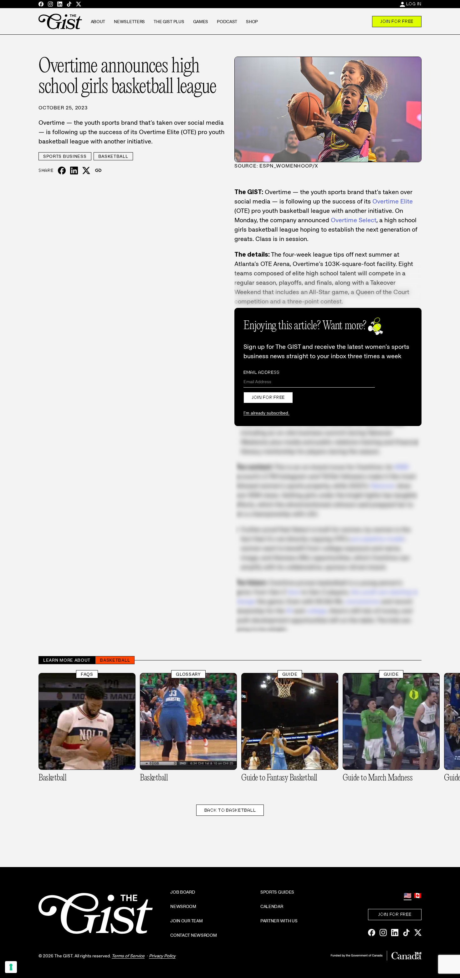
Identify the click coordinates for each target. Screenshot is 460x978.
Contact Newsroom (193, 935)
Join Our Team (186, 921)
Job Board (182, 892)
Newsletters (129, 21)
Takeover (382, 486)
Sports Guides (277, 892)
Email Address (261, 372)
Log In (414, 3)
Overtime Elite (392, 201)
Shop (252, 21)
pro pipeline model (377, 539)
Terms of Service (128, 956)
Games (200, 21)
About (98, 21)
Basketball (113, 156)
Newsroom (183, 906)
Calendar (271, 906)
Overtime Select (353, 220)
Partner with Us (279, 921)
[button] (98, 170)
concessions (362, 601)
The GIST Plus (169, 21)
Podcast (227, 21)
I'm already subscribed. (266, 412)
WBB (401, 467)
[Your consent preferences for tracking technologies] (11, 967)
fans (294, 592)
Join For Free (396, 21)
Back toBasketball (230, 810)
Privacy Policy (162, 956)
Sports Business (65, 156)
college (316, 611)
